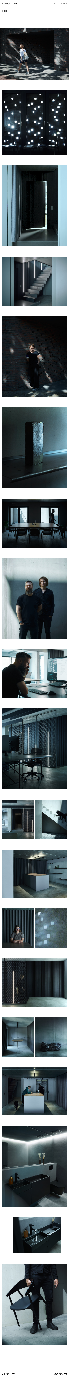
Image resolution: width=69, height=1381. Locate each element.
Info (4, 11)
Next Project (60, 1374)
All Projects (8, 1374)
